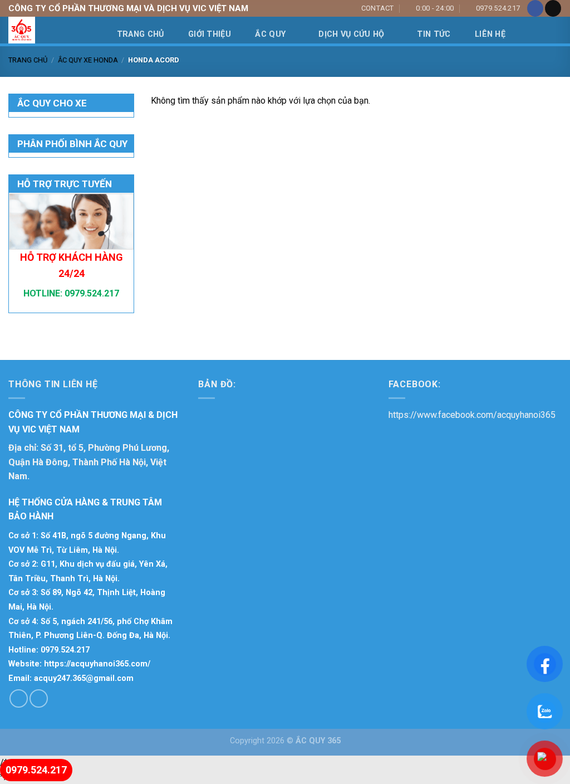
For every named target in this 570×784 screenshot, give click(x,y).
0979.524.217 (90, 293)
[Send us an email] (553, 8)
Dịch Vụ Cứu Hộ (351, 34)
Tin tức (433, 34)
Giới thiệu (209, 34)
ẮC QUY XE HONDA (88, 60)
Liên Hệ (490, 34)
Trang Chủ (140, 34)
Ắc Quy (270, 34)
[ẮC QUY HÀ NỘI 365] (65, 30)
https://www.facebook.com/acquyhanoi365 (472, 415)
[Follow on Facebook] (535, 8)
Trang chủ (27, 60)
